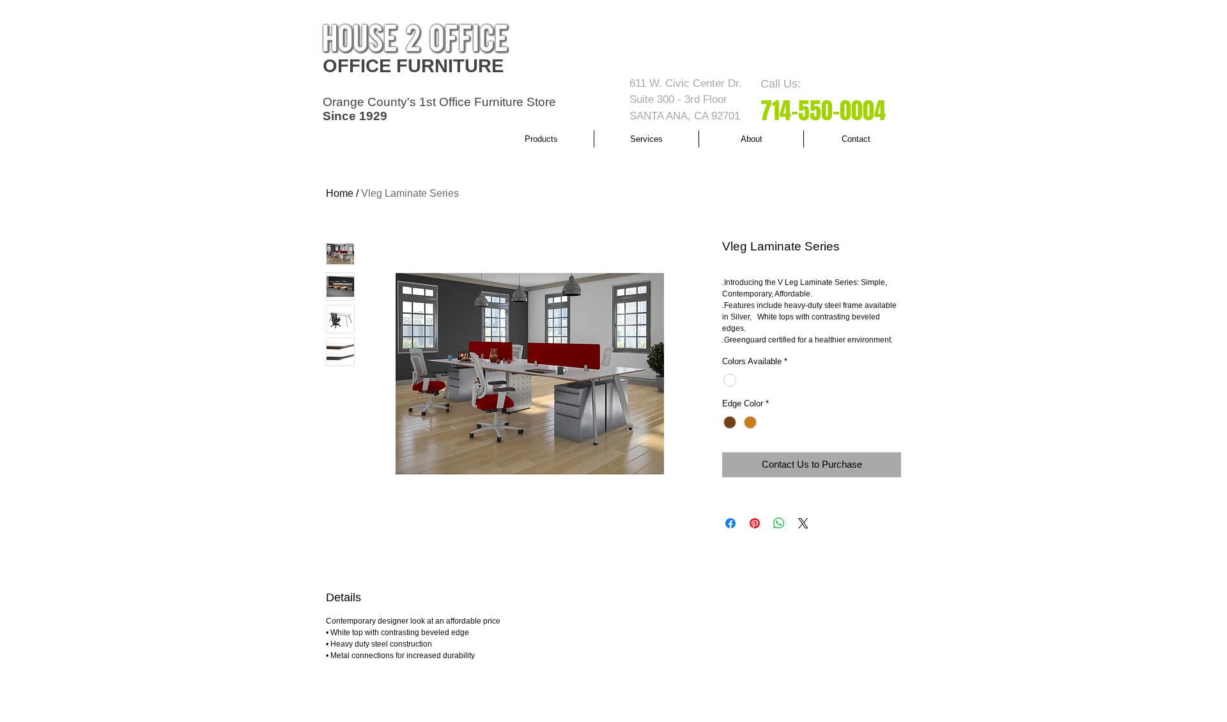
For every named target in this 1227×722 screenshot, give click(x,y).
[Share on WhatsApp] (779, 523)
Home (339, 193)
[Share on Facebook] (730, 523)
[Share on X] (803, 523)
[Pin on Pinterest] (754, 523)
